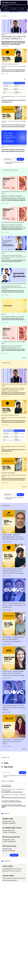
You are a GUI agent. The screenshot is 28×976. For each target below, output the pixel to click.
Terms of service (9, 163)
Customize (14, 9)
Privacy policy (9, 4)
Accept (5, 9)
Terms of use (18, 4)
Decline (22, 9)
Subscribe (20, 159)
